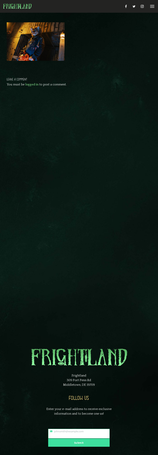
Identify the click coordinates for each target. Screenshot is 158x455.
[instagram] (142, 6)
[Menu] (151, 6)
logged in (32, 84)
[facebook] (126, 6)
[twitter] (134, 6)
